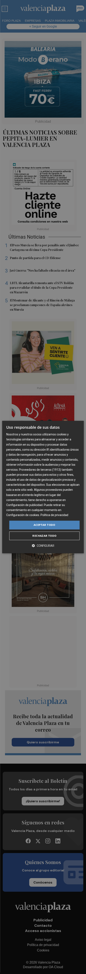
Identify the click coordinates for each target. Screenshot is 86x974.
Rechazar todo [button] (44, 536)
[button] (43, 545)
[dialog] (43, 487)
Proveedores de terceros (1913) (40, 469)
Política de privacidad (54, 515)
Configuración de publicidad (24, 505)
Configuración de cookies (22, 515)
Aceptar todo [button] (44, 525)
